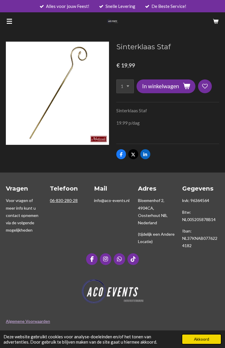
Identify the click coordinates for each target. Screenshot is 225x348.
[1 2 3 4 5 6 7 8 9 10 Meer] (125, 86)
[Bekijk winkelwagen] (215, 21)
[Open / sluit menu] (9, 21)
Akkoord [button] (201, 339)
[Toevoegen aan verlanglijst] (205, 86)
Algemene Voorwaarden (28, 321)
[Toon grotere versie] (112, 291)
